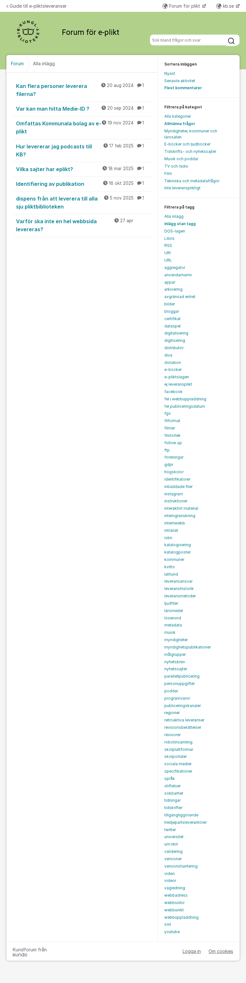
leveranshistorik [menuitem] (179, 588)
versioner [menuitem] (173, 858)
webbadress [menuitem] (176, 895)
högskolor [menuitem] (174, 471)
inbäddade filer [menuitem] (178, 486)
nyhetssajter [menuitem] (175, 668)
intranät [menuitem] (171, 530)
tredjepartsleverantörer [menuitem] (185, 822)
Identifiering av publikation (80, 184)
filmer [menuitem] (169, 428)
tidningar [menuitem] (172, 800)
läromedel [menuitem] (173, 610)
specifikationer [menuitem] (178, 771)
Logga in (192, 951)
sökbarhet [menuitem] (173, 793)
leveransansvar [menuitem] (178, 581)
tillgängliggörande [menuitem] (181, 815)
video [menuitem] (169, 873)
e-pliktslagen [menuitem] (176, 376)
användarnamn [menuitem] (178, 274)
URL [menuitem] (168, 260)
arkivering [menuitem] (173, 289)
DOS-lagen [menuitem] (174, 231)
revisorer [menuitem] (172, 734)
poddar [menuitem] (171, 690)
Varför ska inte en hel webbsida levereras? (74, 225)
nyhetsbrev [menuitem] (174, 661)
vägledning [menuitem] (174, 887)
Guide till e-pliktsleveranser (38, 6)
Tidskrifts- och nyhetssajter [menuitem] (190, 151)
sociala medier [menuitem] (178, 763)
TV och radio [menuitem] (176, 166)
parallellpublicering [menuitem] (182, 676)
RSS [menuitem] (168, 245)
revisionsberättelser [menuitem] (182, 727)
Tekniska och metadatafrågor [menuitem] (191, 180)
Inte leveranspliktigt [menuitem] (182, 187)
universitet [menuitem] (174, 836)
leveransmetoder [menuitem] (180, 596)
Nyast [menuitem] (169, 73)
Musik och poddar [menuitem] (181, 158)
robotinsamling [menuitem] (178, 742)
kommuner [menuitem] (174, 559)
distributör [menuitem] (174, 347)
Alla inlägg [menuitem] (174, 216)
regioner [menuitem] (172, 712)
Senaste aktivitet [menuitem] (179, 80)
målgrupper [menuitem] (175, 654)
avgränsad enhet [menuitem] (179, 296)
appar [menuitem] (169, 282)
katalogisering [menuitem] (177, 544)
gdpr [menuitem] (168, 464)
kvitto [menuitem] (169, 566)
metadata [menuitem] (173, 625)
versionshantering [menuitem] (181, 866)
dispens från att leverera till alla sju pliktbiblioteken (80, 202)
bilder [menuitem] (169, 304)
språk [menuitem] (169, 778)
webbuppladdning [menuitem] (181, 917)
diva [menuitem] (168, 355)
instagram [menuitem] (173, 494)
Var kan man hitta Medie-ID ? (80, 109)
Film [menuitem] (168, 173)
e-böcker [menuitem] (173, 369)
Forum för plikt (185, 6)
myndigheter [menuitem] (176, 639)
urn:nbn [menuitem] (171, 844)
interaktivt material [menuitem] (181, 508)
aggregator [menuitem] (174, 267)
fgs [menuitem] (167, 413)
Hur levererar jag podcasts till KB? (80, 150)
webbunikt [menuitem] (174, 910)
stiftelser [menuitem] (172, 785)
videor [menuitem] (170, 880)
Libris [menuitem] (169, 238)
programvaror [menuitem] (177, 698)
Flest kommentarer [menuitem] (183, 87)
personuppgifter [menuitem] (179, 683)
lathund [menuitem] (171, 574)
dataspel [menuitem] (172, 326)
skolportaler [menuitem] (175, 756)
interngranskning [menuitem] (179, 515)
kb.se (229, 6)
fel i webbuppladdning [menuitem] (185, 399)
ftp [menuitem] (167, 450)
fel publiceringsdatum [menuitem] (184, 406)
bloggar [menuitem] (171, 311)
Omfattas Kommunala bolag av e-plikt (80, 127)
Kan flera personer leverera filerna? (80, 90)
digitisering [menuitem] (174, 340)
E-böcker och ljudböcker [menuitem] (187, 144)
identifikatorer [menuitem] (177, 479)
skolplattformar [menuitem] (178, 749)
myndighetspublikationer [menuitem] (187, 647)
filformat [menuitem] (172, 420)
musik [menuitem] (170, 632)
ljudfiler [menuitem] (171, 603)
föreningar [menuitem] (174, 457)
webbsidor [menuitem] (174, 902)
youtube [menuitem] (172, 931)
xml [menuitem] (167, 924)
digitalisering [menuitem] (176, 333)
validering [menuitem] (173, 851)
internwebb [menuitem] (174, 523)
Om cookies (221, 951)
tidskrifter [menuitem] (173, 807)
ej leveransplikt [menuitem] (178, 384)
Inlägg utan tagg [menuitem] (180, 223)
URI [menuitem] (167, 252)
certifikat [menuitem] (172, 318)
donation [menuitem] (172, 362)
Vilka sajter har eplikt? (80, 169)
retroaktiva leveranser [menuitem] (184, 720)
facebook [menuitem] (173, 391)
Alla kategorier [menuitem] (177, 116)
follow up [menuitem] (173, 442)
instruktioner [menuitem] (175, 501)
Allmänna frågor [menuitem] (179, 123)
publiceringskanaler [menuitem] (182, 705)
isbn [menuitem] (168, 537)
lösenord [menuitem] (172, 618)
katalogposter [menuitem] (177, 552)
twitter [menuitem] (170, 829)
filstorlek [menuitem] (172, 435)
